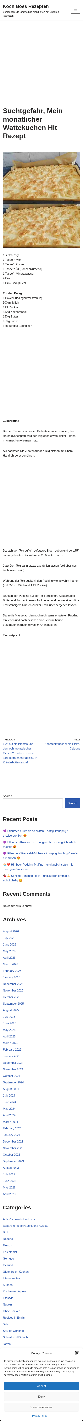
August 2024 (11, 1089)
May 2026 (9, 951)
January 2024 (11, 1135)
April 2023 (9, 1194)
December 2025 (13, 984)
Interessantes (11, 1278)
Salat (6, 1324)
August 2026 (11, 931)
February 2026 (12, 970)
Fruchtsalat (10, 1252)
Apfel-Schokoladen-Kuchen (20, 1219)
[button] (77, 1353)
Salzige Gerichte (13, 1330)
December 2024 (13, 1062)
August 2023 (11, 1167)
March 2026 (10, 964)
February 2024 (12, 1128)
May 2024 (9, 1108)
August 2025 (11, 1010)
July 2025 (9, 1016)
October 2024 (11, 1075)
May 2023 (9, 1187)
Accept (41, 1386)
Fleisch (7, 1245)
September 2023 (13, 1161)
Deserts (8, 1238)
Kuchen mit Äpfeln (14, 1291)
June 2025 (9, 1023)
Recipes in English (14, 1317)
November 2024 (13, 1069)
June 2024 (9, 1102)
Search (7, 796)
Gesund (8, 1265)
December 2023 (13, 1141)
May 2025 (9, 1029)
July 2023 (9, 1174)
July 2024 (9, 1095)
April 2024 (9, 1115)
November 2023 (13, 1148)
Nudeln (7, 1304)
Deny (41, 1396)
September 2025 (13, 1003)
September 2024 (13, 1082)
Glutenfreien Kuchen (16, 1271)
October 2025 (11, 997)
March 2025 (10, 1043)
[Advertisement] (41, 63)
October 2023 (11, 1154)
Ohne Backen (11, 1311)
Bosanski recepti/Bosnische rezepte (25, 1225)
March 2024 (10, 1121)
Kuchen (8, 1284)
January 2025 (11, 1056)
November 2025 (13, 990)
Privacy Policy (39, 1416)
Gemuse (8, 1258)
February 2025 (12, 1049)
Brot (5, 1232)
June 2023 (9, 1180)
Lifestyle (8, 1298)
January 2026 (11, 977)
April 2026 (9, 957)
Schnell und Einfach (15, 1337)
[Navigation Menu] (75, 10)
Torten (7, 1343)
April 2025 (9, 1036)
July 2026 (9, 938)
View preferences (41, 1407)
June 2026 (9, 944)
